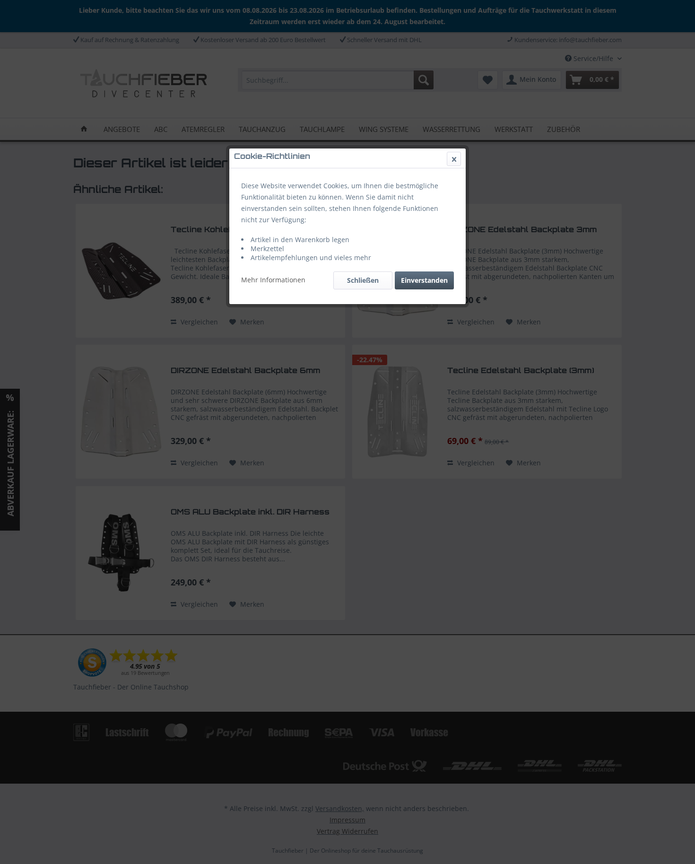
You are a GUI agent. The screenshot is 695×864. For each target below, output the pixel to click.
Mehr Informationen (273, 279)
